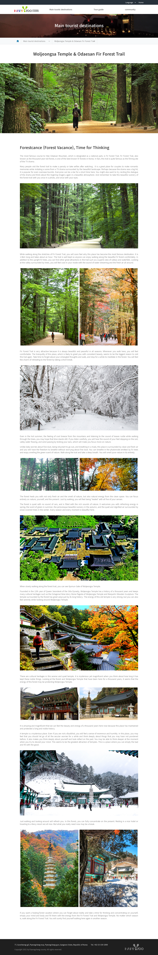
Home (141, 2)
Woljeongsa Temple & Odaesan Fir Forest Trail (74, 41)
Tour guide (99, 9)
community (130, 9)
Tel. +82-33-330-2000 (99, 944)
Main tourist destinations (60, 9)
